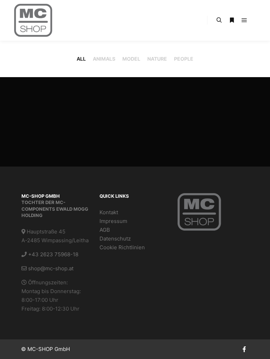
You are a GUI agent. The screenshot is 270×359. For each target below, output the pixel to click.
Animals (104, 59)
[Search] (219, 20)
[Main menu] (244, 20)
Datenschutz (115, 238)
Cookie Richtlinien (122, 247)
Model (131, 59)
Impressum (113, 221)
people (183, 59)
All (81, 59)
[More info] (231, 20)
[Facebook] (244, 349)
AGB (104, 229)
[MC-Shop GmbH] (33, 20)
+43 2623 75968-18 (53, 254)
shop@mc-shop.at (50, 268)
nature (157, 59)
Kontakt (108, 212)
